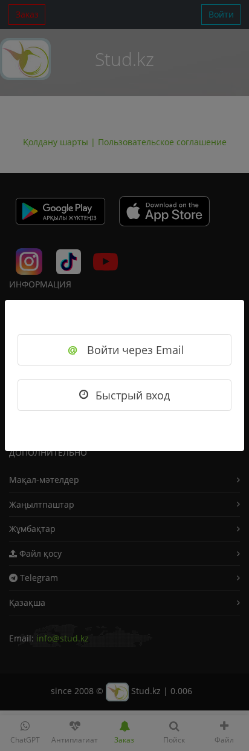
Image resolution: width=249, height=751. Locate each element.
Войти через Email (126, 350)
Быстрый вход (132, 395)
